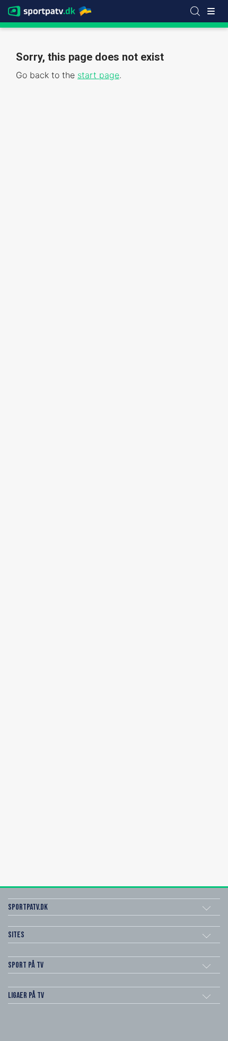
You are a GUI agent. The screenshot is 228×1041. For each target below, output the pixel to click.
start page (98, 75)
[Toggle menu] (211, 11)
